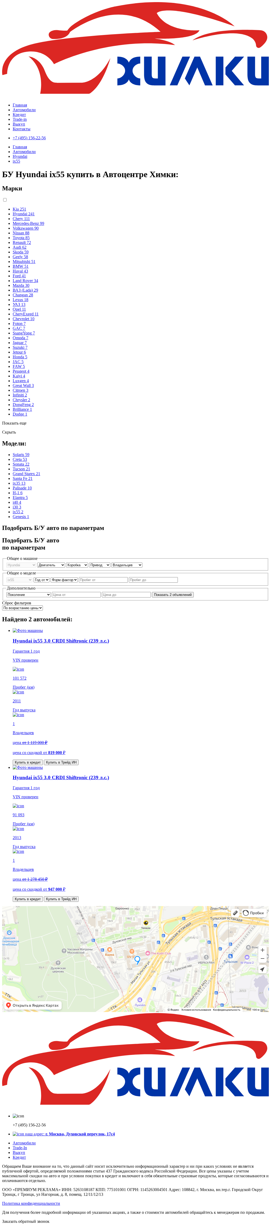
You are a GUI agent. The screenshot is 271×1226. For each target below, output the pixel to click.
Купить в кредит (28, 762)
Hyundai (20, 156)
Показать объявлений (173, 595)
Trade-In (20, 1147)
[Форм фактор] (65, 579)
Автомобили (24, 110)
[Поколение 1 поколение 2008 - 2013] (29, 594)
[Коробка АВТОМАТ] (77, 565)
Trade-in (20, 119)
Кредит (19, 114)
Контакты (21, 129)
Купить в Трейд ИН (61, 762)
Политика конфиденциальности (31, 1203)
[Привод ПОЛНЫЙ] (100, 565)
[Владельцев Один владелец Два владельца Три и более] (126, 565)
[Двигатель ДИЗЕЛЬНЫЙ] (51, 565)
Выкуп (19, 124)
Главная (20, 105)
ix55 (16, 161)
